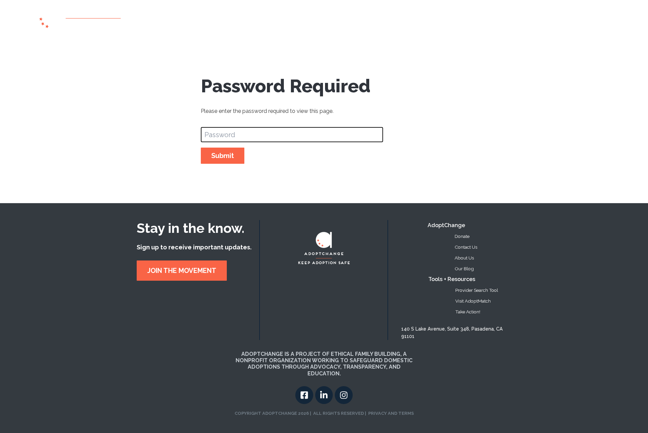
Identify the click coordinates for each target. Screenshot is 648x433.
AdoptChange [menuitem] (446, 225)
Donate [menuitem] (462, 236)
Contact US (596, 20)
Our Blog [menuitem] (464, 268)
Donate (562, 20)
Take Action (529, 20)
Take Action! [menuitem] (467, 311)
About (416, 20)
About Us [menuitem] (464, 257)
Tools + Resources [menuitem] (451, 279)
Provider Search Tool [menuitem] (476, 290)
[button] (494, 20)
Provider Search (454, 20)
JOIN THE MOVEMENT (181, 271)
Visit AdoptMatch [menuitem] (473, 301)
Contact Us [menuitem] (466, 247)
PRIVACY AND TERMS (391, 413)
